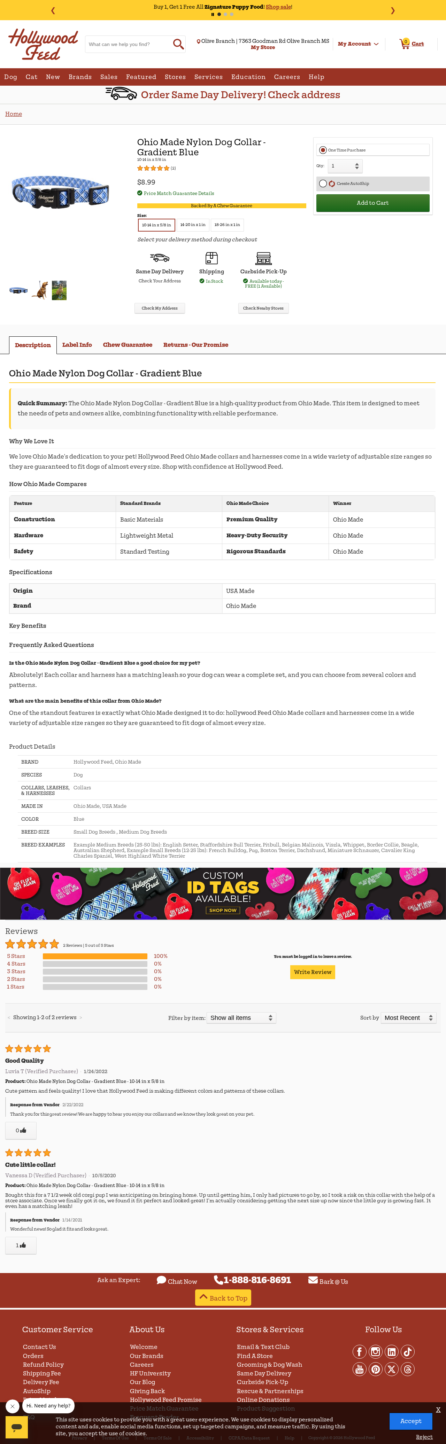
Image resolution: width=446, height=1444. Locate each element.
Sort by (369, 1018)
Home (13, 114)
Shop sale (278, 7)
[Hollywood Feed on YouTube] (360, 1369)
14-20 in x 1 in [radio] (193, 225)
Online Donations (263, 1400)
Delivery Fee (41, 1382)
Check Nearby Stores (263, 308)
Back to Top (228, 1298)
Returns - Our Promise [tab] (195, 345)
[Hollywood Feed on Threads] (407, 1369)
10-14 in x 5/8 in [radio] (156, 225)
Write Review (312, 972)
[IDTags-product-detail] (223, 918)
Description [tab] (33, 345)
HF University (150, 1373)
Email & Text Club (263, 1347)
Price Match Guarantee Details (179, 193)
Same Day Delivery (264, 1373)
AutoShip (37, 1391)
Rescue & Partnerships (270, 1391)
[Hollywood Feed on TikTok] (407, 1351)
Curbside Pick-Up (262, 1382)
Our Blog (142, 1382)
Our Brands (146, 1356)
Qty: (320, 166)
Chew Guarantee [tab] (127, 345)
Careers (142, 1364)
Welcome (143, 1347)
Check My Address (160, 308)
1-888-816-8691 (257, 1280)
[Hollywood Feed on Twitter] (392, 1369)
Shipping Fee (42, 1373)
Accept (411, 1421)
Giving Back (147, 1391)
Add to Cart (373, 203)
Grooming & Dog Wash (269, 1364)
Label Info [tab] (77, 345)
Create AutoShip (352, 183)
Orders (33, 1356)
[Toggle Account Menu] (376, 44)
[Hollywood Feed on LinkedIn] (392, 1351)
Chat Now (182, 1281)
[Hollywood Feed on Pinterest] (376, 1369)
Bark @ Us (334, 1281)
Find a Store (255, 1356)
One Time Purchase (347, 150)
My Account (354, 44)
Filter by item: (187, 1018)
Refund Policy (43, 1364)
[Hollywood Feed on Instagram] (376, 1351)
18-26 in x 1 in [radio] (227, 225)
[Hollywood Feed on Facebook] (360, 1351)
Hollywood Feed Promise (166, 1400)
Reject (424, 1437)
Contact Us (39, 1347)
